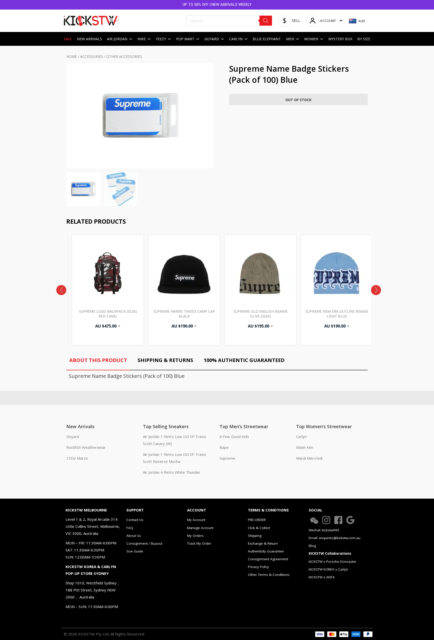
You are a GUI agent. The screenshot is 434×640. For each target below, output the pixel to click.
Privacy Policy (258, 567)
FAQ (129, 528)
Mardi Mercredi (309, 458)
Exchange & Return (263, 543)
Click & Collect (259, 528)
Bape (224, 447)
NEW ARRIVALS (89, 38)
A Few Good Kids (234, 436)
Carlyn (301, 436)
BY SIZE (363, 38)
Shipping (254, 535)
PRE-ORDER (257, 519)
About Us (133, 535)
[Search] (265, 21)
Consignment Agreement (268, 559)
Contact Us (134, 519)
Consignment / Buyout (144, 543)
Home (71, 56)
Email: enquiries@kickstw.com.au (334, 538)
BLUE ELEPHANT (267, 38)
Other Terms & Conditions (269, 574)
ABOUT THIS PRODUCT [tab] (98, 360)
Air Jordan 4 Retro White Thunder (171, 472)
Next (376, 290)
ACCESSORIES (91, 56)
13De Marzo (77, 458)
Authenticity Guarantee (266, 551)
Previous (61, 290)
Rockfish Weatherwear (86, 447)
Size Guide (134, 551)
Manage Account (200, 528)
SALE (68, 38)
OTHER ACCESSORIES (124, 56)
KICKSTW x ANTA (322, 577)
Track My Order (199, 543)
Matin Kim (304, 447)
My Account (196, 519)
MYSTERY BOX (340, 38)
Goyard (72, 436)
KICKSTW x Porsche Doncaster (332, 561)
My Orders (195, 535)
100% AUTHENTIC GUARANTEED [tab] (244, 360)
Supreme (227, 458)
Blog (312, 545)
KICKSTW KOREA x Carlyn (328, 569)
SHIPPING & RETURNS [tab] (165, 360)
